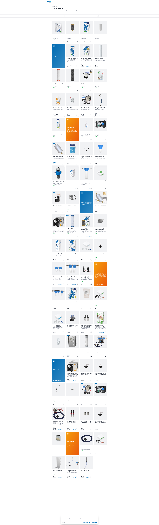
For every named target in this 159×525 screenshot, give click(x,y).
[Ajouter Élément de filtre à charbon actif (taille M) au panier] (77, 90)
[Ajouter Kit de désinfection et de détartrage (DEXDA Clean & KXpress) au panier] (91, 41)
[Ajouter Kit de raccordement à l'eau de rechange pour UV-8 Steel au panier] (91, 260)
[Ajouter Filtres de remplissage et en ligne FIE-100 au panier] (63, 260)
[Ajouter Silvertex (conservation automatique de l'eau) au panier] (63, 115)
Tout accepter (94, 522)
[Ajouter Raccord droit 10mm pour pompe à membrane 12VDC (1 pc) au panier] (105, 260)
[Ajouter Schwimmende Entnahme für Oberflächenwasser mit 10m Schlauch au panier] (91, 453)
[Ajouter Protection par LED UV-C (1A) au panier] (63, 404)
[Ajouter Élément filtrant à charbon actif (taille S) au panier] (77, 41)
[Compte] (105, 2)
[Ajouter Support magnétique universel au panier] (63, 236)
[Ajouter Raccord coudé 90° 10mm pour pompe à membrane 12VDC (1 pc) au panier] (91, 380)
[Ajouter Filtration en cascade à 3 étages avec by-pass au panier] (63, 308)
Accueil (53, 6)
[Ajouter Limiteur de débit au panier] (77, 404)
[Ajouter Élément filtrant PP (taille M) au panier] (105, 66)
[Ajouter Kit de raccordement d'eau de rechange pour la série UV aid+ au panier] (63, 453)
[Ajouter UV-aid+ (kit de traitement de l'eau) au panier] (105, 139)
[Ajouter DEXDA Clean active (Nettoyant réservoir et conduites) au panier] (77, 164)
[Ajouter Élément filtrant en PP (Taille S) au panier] (105, 41)
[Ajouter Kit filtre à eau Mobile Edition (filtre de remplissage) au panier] (77, 260)
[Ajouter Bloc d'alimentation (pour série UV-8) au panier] (105, 188)
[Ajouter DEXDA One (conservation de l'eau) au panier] (63, 356)
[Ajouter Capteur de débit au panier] (77, 115)
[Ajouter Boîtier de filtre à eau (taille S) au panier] (105, 164)
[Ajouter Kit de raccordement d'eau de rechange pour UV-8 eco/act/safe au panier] (63, 332)
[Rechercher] (103, 2)
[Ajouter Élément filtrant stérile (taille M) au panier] (91, 356)
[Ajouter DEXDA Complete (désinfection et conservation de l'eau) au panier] (91, 139)
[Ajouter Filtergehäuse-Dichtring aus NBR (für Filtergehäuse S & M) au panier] (91, 164)
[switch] (98, 15)
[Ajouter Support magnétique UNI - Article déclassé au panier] (63, 212)
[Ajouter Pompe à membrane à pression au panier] (91, 115)
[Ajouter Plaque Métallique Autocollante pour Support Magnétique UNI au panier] (91, 308)
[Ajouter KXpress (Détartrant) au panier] (63, 139)
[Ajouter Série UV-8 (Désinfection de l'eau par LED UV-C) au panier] (91, 90)
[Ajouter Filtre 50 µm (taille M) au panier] (77, 236)
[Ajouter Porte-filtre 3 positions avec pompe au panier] (105, 356)
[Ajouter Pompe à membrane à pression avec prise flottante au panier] (63, 429)
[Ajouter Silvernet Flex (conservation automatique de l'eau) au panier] (63, 41)
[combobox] (103, 16)
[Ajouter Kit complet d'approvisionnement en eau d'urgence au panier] (77, 477)
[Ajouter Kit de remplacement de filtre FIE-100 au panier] (77, 188)
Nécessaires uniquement (87, 522)
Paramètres (63, 522)
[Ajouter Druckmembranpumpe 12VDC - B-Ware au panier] (91, 404)
